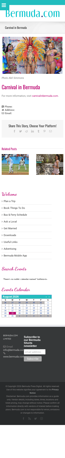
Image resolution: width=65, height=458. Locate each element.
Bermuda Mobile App (15, 255)
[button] (4, 164)
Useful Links (11, 242)
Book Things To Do (14, 208)
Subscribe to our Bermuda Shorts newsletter (32, 341)
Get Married (10, 228)
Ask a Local (10, 221)
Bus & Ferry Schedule (15, 214)
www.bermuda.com (13, 356)
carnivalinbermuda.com (45, 95)
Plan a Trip (9, 201)
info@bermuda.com (14, 350)
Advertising (10, 248)
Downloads (10, 235)
